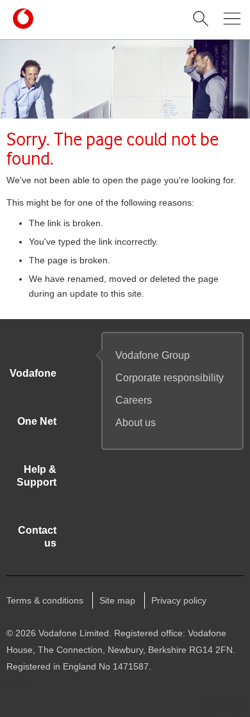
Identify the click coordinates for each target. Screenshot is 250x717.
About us (135, 422)
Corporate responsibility (169, 377)
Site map (117, 600)
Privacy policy (178, 600)
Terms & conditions (44, 600)
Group (152, 355)
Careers (133, 400)
